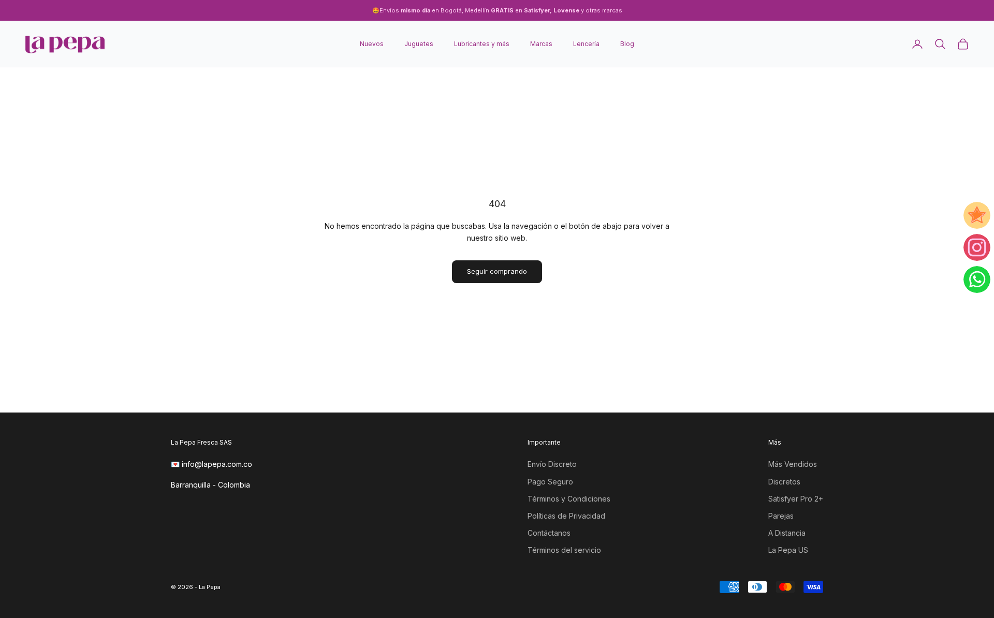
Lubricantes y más (481, 44)
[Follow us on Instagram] (976, 247)
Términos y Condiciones (569, 498)
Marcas (541, 44)
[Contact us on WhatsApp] (976, 279)
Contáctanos (549, 532)
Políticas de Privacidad (566, 515)
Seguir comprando (497, 271)
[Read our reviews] (976, 215)
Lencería (586, 44)
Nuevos (372, 44)
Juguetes (418, 44)
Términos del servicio (564, 550)
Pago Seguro (550, 481)
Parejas (781, 515)
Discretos (784, 481)
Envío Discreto (552, 464)
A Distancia (787, 532)
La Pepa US (788, 550)
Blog (627, 44)
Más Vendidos (792, 464)
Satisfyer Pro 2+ (795, 498)
